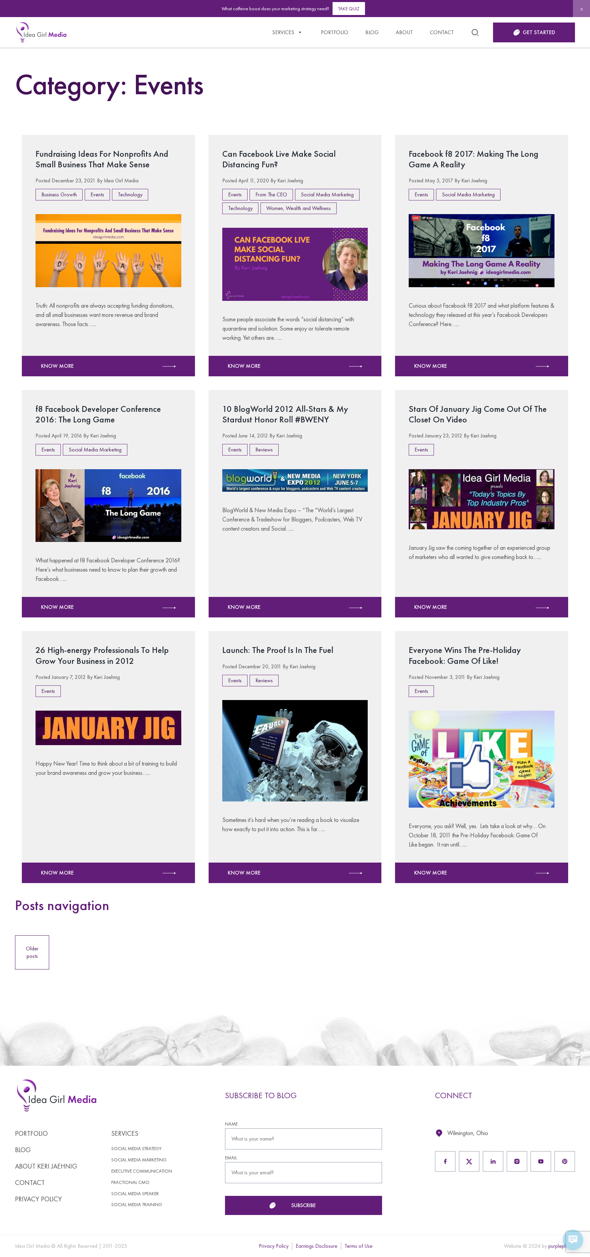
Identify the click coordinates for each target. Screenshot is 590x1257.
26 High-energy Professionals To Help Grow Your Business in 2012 (102, 655)
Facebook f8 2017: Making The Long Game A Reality (473, 159)
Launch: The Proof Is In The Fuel (277, 650)
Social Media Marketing (327, 194)
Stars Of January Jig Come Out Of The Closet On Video (478, 414)
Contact (442, 32)
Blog (372, 32)
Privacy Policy (38, 1199)
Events (97, 194)
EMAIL (231, 1158)
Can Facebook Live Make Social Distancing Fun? (279, 159)
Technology (130, 194)
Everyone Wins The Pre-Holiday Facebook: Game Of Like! (465, 655)
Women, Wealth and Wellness (298, 208)
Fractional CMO (130, 1182)
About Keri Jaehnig (46, 1166)
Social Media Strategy (136, 1148)
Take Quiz (349, 8)
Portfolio (334, 32)
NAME (231, 1124)
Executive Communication (141, 1171)
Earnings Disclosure (316, 1245)
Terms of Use (359, 1245)
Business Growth (59, 194)
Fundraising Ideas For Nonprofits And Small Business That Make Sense (102, 159)
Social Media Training (136, 1204)
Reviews (264, 449)
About (404, 32)
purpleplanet (561, 1245)
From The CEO (271, 194)
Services (283, 32)
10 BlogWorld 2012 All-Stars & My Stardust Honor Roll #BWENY (285, 414)
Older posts (32, 952)
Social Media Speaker (135, 1194)
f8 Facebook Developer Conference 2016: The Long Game (98, 414)
